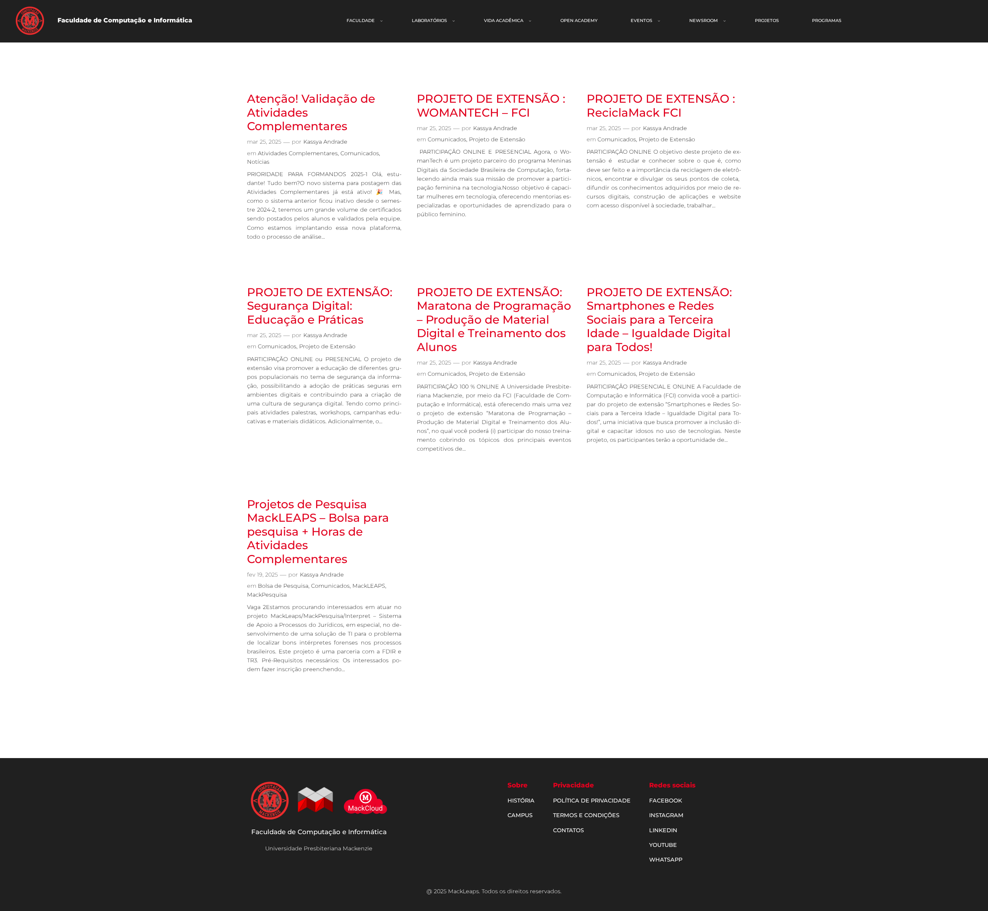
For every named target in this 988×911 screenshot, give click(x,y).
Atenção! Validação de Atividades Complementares (311, 112)
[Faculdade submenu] (381, 20)
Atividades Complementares (298, 153)
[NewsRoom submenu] (724, 20)
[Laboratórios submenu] (453, 20)
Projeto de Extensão (497, 139)
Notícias (258, 161)
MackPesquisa (267, 594)
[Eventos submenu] (659, 20)
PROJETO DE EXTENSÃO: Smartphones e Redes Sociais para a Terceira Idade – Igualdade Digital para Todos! (659, 319)
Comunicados (359, 153)
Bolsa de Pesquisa (283, 585)
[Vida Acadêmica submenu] (530, 20)
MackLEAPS (368, 585)
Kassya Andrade (325, 141)
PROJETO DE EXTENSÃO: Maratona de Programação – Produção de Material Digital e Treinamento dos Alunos (494, 319)
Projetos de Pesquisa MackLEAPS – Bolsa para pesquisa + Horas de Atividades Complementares (318, 531)
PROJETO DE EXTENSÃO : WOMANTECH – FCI (491, 105)
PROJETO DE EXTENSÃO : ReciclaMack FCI (661, 105)
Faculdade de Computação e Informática (319, 832)
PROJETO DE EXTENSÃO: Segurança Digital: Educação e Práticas (319, 305)
